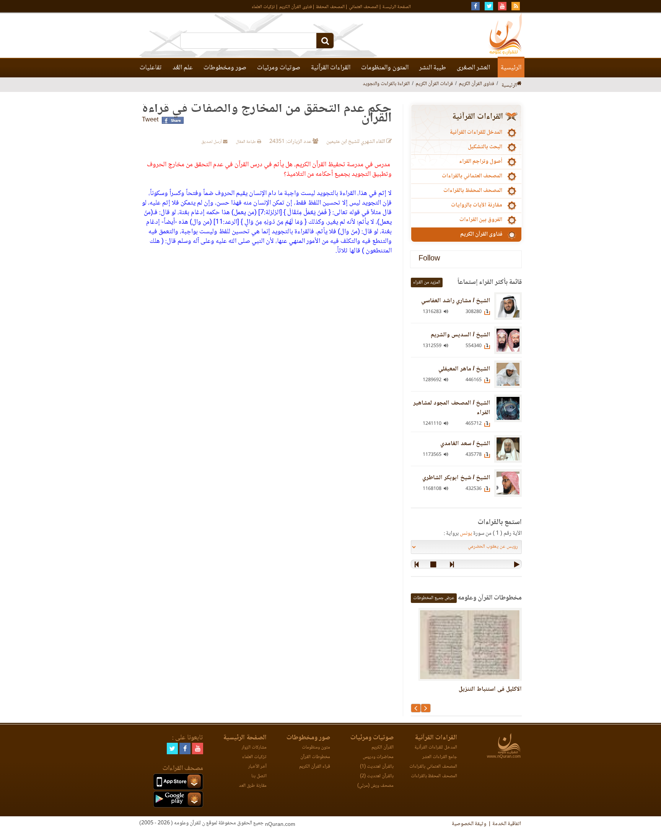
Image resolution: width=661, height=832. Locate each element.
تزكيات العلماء (263, 7)
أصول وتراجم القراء (480, 162)
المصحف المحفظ (330, 7)
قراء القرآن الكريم (314, 767)
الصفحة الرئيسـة (397, 7)
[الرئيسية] (519, 84)
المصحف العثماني (363, 7)
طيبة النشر (432, 68)
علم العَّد (183, 68)
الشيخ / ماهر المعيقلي (464, 369)
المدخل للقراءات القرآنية (475, 133)
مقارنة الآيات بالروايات (476, 205)
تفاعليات (151, 68)
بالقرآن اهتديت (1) (377, 767)
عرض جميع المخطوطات (433, 598)
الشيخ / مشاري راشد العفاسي (455, 301)
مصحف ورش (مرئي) (375, 786)
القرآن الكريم (382, 748)
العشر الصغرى (473, 68)
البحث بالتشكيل (485, 147)
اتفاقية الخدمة (506, 824)
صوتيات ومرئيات (278, 68)
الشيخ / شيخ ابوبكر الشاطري (456, 478)
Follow (429, 259)
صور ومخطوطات (225, 68)
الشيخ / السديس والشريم (460, 335)
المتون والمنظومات (385, 68)
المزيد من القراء (426, 282)
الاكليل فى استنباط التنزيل (490, 689)
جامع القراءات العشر (439, 757)
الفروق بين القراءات (480, 220)
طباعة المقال (246, 142)
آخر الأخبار (257, 767)
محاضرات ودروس (378, 757)
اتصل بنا (259, 776)
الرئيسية (511, 68)
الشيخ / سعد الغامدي (465, 444)
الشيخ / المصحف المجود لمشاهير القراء (451, 408)
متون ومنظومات (316, 748)
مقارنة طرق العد (253, 786)
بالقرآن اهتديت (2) (377, 776)
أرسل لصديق (212, 142)
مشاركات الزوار (254, 748)
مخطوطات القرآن (315, 757)
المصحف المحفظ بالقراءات (472, 191)
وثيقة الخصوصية (469, 824)
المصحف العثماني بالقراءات (472, 176)
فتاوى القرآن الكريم (295, 7)
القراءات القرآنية (330, 68)
